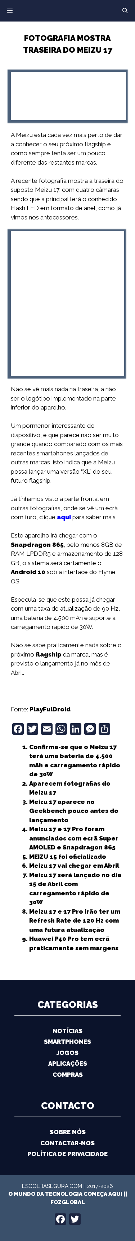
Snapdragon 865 (37, 544)
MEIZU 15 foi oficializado (67, 856)
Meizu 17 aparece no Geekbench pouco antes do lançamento (73, 811)
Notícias (67, 1030)
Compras (68, 1074)
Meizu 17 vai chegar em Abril (74, 865)
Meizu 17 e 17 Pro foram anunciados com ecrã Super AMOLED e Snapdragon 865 (73, 838)
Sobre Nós (68, 1132)
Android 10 (28, 571)
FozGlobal (67, 1202)
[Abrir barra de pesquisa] (125, 11)
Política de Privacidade (67, 1153)
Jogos (67, 1052)
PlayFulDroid (50, 709)
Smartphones (67, 1041)
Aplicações (67, 1063)
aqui (64, 517)
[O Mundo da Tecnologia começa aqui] (68, 10)
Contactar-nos (67, 1143)
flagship (49, 654)
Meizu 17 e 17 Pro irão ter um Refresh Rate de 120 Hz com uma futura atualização (74, 920)
